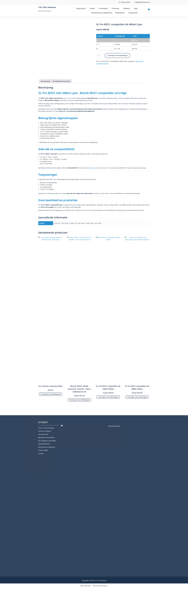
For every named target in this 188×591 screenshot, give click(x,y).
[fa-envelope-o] (41, 2)
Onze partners (43, 434)
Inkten (92, 8)
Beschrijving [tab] (45, 81)
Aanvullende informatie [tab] (61, 81)
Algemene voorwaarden (46, 437)
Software (126, 8)
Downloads (133, 13)
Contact (40, 453)
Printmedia (103, 8)
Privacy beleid (43, 450)
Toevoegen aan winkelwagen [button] (50, 394)
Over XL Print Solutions (46, 428)
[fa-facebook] (38, 2)
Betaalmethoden (44, 444)
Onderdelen (120, 13)
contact (93, 168)
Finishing (115, 8)
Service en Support (44, 431)
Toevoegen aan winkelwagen (117, 55)
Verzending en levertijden (47, 441)
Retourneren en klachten (46, 447)
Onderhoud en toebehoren (101, 13)
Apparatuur (81, 8)
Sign (135, 8)
